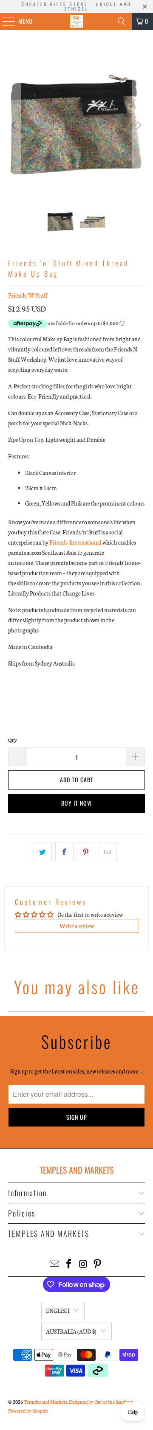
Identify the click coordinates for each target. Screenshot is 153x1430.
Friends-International (75, 542)
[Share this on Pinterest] (86, 852)
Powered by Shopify (28, 1410)
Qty (12, 739)
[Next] (138, 125)
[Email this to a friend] (108, 852)
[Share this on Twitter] (43, 852)
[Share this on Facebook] (64, 852)
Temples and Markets (45, 1401)
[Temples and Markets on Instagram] (83, 1264)
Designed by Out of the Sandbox (101, 1401)
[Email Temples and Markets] (54, 1264)
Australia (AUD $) (71, 1331)
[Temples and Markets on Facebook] (68, 1264)
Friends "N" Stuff (28, 295)
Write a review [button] (77, 926)
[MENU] (4, 21)
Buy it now (76, 802)
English (57, 1310)
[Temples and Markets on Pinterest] (97, 1264)
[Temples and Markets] (76, 21)
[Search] (121, 21)
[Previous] (14, 125)
